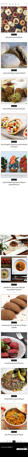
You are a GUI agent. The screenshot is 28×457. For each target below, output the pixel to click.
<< (24, 441)
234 (20, 441)
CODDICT (10, 447)
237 (11, 441)
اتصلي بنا (25, 447)
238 (7, 441)
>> (3, 441)
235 (17, 441)
